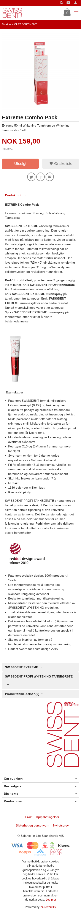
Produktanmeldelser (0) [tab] (22, 694)
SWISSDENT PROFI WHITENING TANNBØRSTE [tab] (39, 676)
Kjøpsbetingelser (47, 817)
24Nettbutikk (48, 907)
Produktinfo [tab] (13, 195)
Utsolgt (20, 163)
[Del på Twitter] (31, 177)
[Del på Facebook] (40, 177)
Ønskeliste (62, 163)
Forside (6, 24)
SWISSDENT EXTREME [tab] (21, 667)
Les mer (51, 899)
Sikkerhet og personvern (32, 825)
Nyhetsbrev (61, 825)
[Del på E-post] (50, 177)
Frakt (28, 817)
